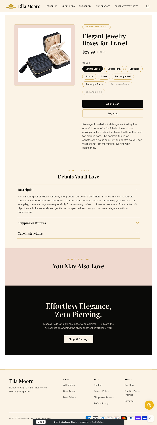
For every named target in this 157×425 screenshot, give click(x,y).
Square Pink (114, 68)
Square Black (93, 68)
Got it (41, 421)
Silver (104, 76)
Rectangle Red (123, 76)
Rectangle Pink (94, 92)
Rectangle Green (120, 84)
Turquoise (133, 68)
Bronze (89, 76)
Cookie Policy (97, 422)
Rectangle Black (94, 84)
